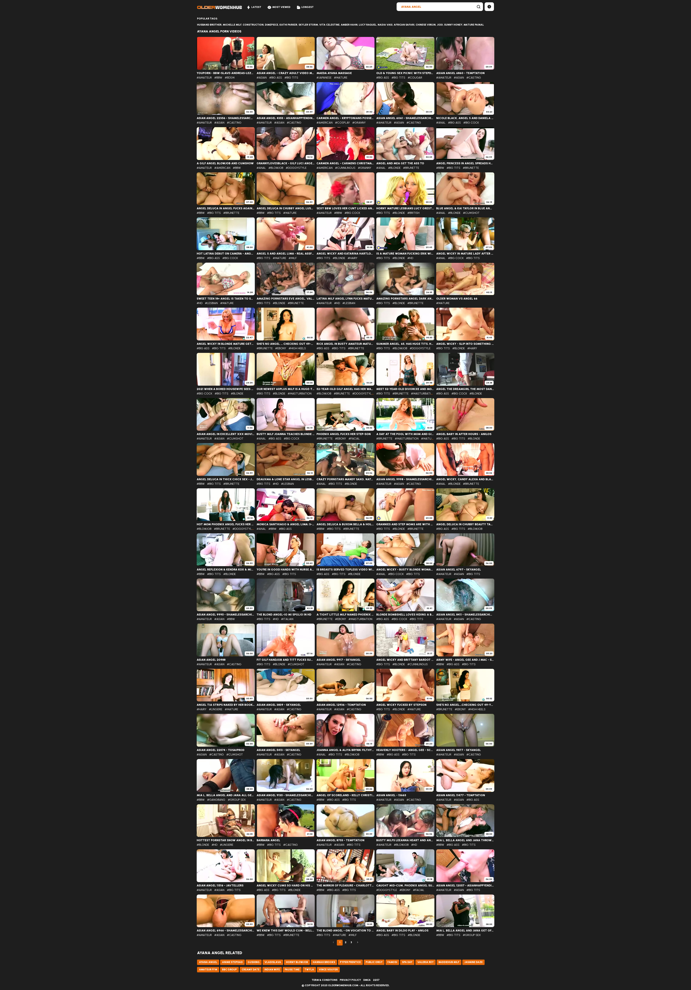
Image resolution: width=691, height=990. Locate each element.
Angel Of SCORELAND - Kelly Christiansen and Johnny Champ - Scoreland (346, 795)
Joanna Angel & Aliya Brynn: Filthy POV (346, 750)
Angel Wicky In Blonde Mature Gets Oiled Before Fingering (226, 343)
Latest (256, 7)
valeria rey (425, 962)
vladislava (273, 962)
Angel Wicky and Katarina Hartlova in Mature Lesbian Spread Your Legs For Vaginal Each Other (346, 253)
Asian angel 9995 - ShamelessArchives (226, 614)
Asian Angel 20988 (211, 659)
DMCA (367, 980)
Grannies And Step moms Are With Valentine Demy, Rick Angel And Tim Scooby (405, 524)
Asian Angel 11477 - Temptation (460, 795)
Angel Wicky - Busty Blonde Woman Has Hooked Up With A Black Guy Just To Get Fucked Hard (405, 569)
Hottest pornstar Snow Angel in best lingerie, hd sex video (226, 840)
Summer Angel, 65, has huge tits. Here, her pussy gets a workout (405, 343)
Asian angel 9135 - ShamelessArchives (286, 795)
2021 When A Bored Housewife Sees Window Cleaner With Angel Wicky (226, 389)
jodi (440, 24)
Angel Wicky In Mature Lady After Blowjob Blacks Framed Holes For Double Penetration (465, 253)
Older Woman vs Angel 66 (456, 298)
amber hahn (349, 24)
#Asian (262, 77)
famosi (392, 962)
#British (413, 213)
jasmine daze (473, 962)
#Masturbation (299, 393)
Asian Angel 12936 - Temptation (341, 704)
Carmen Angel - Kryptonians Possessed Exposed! (346, 118)
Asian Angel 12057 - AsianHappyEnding (465, 885)
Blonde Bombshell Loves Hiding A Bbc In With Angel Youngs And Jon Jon (405, 614)
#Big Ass (275, 77)
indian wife (272, 969)
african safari (404, 24)
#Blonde (394, 168)
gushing (254, 962)
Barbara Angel (268, 840)
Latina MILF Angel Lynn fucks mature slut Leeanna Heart (346, 298)
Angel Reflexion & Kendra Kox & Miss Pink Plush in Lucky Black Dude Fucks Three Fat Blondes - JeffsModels (226, 569)
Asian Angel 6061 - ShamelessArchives (405, 118)
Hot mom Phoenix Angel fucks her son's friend (226, 524)
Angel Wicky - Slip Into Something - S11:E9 (465, 343)
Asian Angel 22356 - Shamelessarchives (226, 118)
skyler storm (308, 24)
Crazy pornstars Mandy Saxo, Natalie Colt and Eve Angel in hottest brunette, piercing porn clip (346, 479)
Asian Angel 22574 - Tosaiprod (220, 750)
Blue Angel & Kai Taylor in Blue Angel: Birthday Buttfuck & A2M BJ (465, 208)
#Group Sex (237, 799)
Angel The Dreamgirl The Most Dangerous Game (465, 389)
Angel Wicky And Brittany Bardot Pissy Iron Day (405, 659)
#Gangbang (216, 799)
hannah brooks (324, 962)
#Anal (441, 122)
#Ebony (280, 348)
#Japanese (324, 77)
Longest (307, 7)
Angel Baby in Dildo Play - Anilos (402, 930)
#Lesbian (211, 303)
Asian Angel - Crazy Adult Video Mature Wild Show (286, 73)
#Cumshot (471, 213)
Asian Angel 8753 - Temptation (340, 840)
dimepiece (271, 24)
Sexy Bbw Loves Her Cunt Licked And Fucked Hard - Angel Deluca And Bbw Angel (346, 208)
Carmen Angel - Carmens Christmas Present (346, 163)
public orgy (374, 962)
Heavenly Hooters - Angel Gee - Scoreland (405, 750)
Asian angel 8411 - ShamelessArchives (465, 614)
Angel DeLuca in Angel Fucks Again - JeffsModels (226, 208)
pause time (292, 969)
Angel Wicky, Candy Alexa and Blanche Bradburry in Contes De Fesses (465, 479)
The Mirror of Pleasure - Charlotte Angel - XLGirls (346, 885)
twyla (309, 969)
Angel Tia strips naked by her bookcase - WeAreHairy (226, 704)
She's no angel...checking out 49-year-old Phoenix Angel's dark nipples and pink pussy (465, 704)
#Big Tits (291, 77)
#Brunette (411, 168)
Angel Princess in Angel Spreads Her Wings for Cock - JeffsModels (465, 163)
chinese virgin (426, 24)
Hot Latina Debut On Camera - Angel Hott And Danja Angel (226, 253)
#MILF (293, 258)
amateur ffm (208, 969)
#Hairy (352, 258)
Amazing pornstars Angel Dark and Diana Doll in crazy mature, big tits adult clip (405, 298)
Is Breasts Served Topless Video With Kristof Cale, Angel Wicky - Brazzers (346, 569)
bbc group (229, 969)
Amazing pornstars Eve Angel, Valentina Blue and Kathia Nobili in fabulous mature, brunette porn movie (286, 298)
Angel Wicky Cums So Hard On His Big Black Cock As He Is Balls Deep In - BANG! (286, 885)
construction (253, 24)
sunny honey (453, 24)
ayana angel (208, 962)
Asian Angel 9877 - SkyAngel (458, 750)
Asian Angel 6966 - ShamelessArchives (226, 930)
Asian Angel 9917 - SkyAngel (339, 659)
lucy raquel (367, 24)
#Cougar (415, 77)
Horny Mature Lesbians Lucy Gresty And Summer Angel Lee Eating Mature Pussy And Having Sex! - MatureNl (405, 208)
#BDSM (230, 77)
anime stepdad (232, 962)
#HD (410, 258)
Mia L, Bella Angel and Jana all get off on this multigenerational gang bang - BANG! (226, 795)
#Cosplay (342, 122)
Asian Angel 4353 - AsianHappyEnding (286, 118)
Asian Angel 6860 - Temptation (460, 73)
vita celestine (329, 24)
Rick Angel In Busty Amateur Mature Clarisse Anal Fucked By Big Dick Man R (346, 343)
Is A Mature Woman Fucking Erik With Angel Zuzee (405, 253)
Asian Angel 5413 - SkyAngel (278, 750)
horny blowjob (297, 962)
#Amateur (204, 77)
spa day (407, 962)
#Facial (354, 438)
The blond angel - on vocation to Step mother (346, 930)
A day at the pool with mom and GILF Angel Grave (405, 434)
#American (325, 122)
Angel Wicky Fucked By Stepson (401, 704)
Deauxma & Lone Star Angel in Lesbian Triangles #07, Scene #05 (286, 479)
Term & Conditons (324, 980)
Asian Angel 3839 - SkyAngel (279, 704)
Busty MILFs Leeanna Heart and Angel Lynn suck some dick (405, 840)
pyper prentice (350, 962)
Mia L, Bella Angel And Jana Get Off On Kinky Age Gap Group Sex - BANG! (465, 930)
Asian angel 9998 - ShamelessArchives (405, 479)
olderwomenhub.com (343, 985)
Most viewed (281, 7)
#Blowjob (275, 168)
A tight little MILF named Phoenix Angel (346, 614)
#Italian (287, 619)
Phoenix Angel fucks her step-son (344, 434)
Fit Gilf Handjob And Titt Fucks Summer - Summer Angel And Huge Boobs (286, 659)
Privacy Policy (350, 980)
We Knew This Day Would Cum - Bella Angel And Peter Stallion (286, 930)
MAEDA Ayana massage (334, 73)
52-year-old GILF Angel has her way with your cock (346, 389)
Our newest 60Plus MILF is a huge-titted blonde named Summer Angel (286, 389)
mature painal (474, 24)
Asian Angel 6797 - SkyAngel (458, 569)
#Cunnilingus (345, 168)
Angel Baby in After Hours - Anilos (463, 434)
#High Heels (297, 348)
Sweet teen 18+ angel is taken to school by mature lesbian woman (226, 298)
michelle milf (232, 24)
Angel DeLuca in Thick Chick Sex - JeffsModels (226, 479)
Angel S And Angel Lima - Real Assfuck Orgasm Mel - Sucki (286, 253)
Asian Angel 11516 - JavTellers (220, 885)
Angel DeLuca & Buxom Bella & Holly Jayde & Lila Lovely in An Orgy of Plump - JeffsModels (346, 524)
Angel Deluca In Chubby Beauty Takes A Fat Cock (465, 524)
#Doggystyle (296, 168)
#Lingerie (215, 709)
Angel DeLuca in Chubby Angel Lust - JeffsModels (286, 208)
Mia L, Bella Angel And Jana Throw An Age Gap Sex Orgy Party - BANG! (465, 840)
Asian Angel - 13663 (391, 795)
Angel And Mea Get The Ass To (400, 163)
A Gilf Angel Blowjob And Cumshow (225, 163)
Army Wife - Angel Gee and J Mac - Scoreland (465, 659)
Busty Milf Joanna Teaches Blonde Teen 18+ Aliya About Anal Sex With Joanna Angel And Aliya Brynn (286, 434)
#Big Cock (471, 122)
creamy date (250, 969)
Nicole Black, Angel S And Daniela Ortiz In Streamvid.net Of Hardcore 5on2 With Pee (465, 118)
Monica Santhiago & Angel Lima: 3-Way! (286, 524)
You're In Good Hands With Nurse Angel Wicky (286, 569)
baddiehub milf (449, 962)
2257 (376, 980)
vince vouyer (328, 969)
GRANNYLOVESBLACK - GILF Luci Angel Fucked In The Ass (286, 163)
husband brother (209, 24)
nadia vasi (385, 24)
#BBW (218, 77)
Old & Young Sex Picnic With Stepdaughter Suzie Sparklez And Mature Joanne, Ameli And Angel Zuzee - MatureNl (405, 73)
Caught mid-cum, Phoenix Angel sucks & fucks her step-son (405, 885)
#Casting (473, 77)
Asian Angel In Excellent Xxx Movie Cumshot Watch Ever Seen (226, 434)
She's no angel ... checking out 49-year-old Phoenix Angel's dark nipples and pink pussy (286, 343)
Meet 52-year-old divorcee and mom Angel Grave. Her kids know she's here (405, 389)
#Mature (340, 77)
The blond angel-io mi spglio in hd (284, 614)
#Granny (359, 122)
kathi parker (288, 24)
